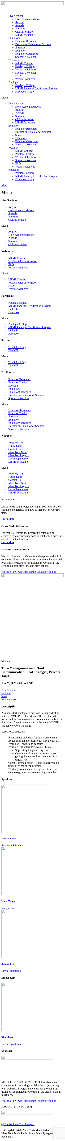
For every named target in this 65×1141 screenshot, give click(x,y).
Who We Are (15, 442)
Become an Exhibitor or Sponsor (33, 44)
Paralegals (13, 82)
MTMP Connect (24, 63)
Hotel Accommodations (28, 19)
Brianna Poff (7, 964)
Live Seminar (15, 15)
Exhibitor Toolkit (17, 382)
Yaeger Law (8, 908)
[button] (32, 97)
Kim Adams (7, 1037)
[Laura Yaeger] (25, 894)
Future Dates (15, 445)
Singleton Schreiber (12, 845)
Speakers (20, 28)
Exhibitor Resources (26, 41)
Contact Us (14, 449)
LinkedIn (13, 309)
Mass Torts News (17, 452)
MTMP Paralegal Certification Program (36, 88)
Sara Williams (8, 838)
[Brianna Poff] (25, 956)
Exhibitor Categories (26, 53)
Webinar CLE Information (22, 261)
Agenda (19, 25)
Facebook (13, 312)
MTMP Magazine (25, 34)
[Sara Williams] (25, 831)
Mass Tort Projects (18, 455)
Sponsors (20, 47)
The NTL (13, 350)
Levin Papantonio (18, 458)
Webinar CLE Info (25, 69)
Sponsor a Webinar (25, 56)
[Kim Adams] (25, 1030)
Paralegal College (24, 66)
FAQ (18, 75)
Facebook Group (24, 91)
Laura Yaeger (8, 901)
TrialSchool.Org (17, 347)
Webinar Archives (25, 78)
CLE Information (24, 31)
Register (19, 22)
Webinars (13, 60)
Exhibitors (14, 37)
